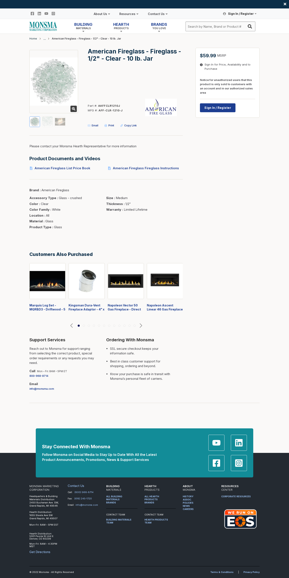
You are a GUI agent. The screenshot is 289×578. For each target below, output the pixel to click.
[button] (71, 325)
